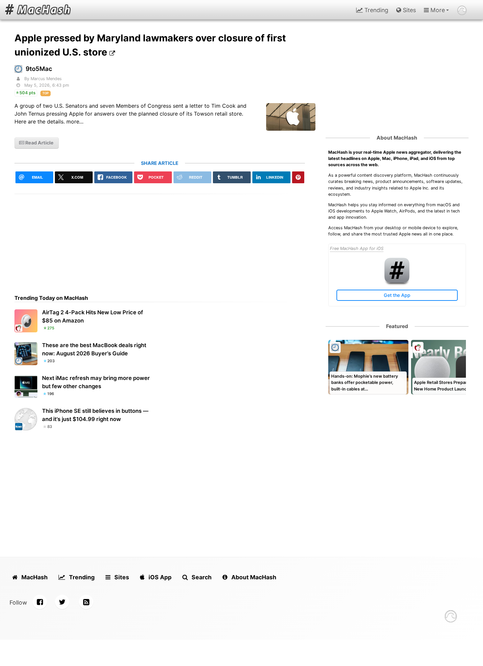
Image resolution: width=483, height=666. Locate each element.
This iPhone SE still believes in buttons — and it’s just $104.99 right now (95, 415)
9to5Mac (39, 69)
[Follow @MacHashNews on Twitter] (62, 602)
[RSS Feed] (86, 602)
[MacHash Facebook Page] (40, 602)
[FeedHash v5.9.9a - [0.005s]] (451, 617)
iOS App (159, 577)
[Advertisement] (159, 240)
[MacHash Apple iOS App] (396, 281)
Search (201, 577)
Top (45, 93)
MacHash (34, 577)
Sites (408, 10)
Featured (397, 326)
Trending (375, 10)
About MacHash (397, 138)
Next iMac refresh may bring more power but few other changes (96, 382)
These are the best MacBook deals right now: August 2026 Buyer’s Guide (94, 349)
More (437, 10)
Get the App (397, 295)
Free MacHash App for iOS (356, 248)
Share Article (159, 163)
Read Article (39, 142)
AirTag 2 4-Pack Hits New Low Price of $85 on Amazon (92, 316)
